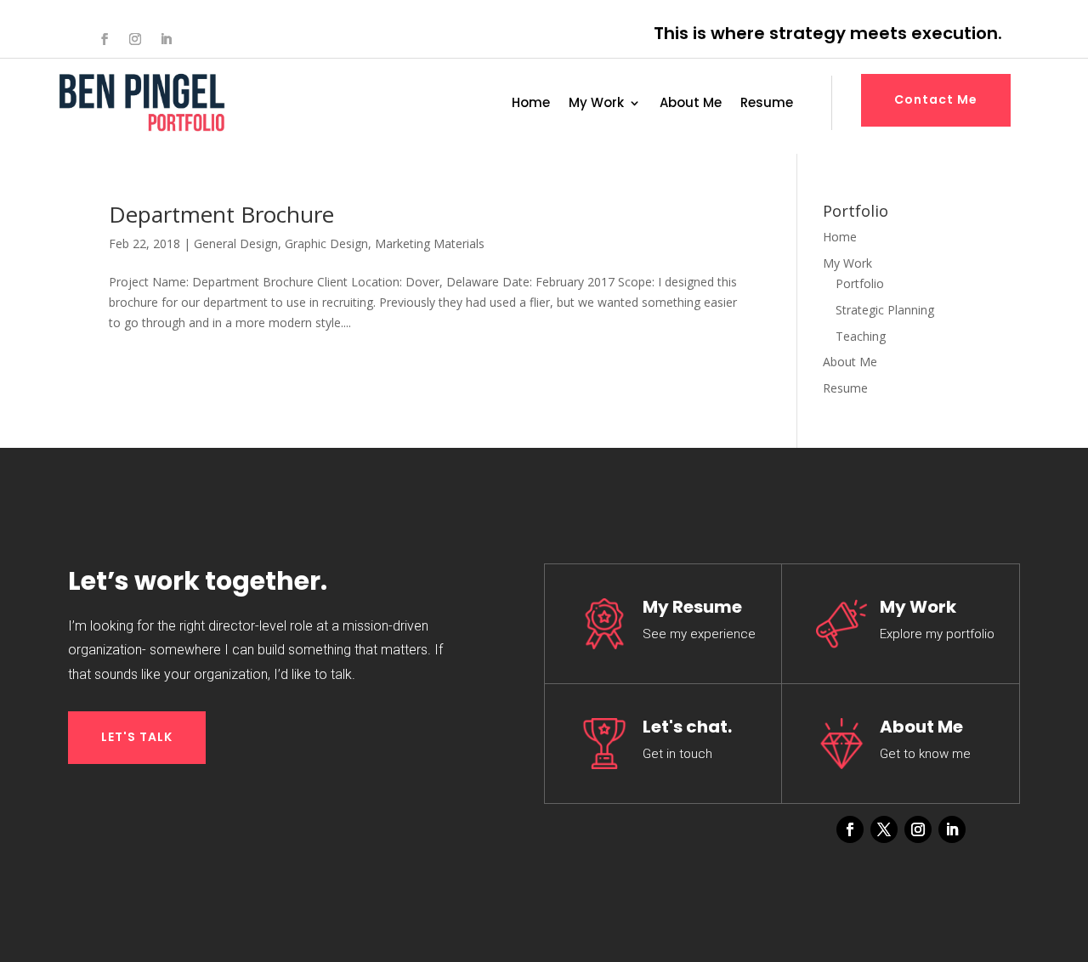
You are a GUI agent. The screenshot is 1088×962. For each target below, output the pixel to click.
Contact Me (936, 99)
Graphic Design (326, 243)
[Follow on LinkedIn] (166, 39)
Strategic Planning (885, 310)
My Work (596, 104)
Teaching (861, 336)
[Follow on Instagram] (135, 39)
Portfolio (860, 283)
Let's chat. (687, 726)
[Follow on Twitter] (884, 829)
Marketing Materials (429, 243)
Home (531, 104)
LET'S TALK (137, 736)
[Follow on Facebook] (104, 39)
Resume (766, 104)
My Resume (692, 607)
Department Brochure (221, 214)
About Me (691, 104)
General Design (236, 243)
